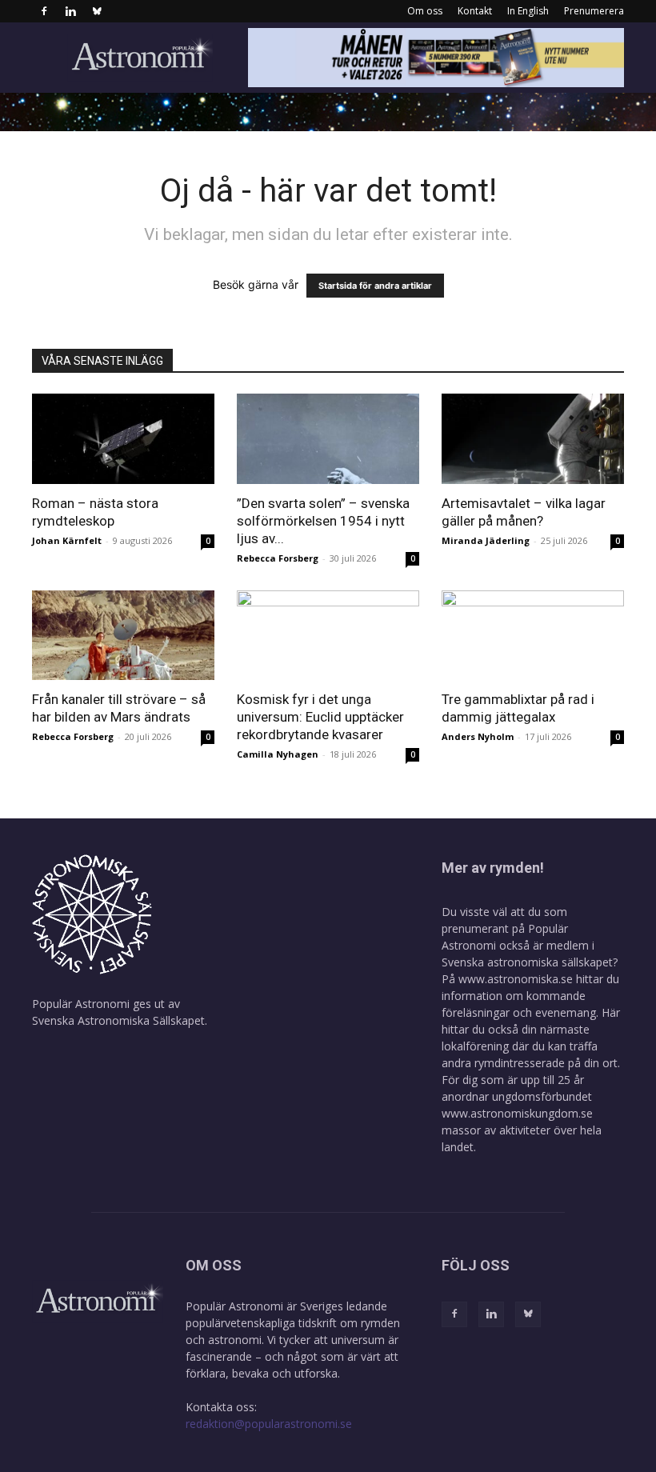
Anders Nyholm (478, 736)
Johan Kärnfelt (67, 540)
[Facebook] (44, 11)
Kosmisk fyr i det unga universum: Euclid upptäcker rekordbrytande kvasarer (320, 716)
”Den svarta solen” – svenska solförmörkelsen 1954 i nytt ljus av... (323, 520)
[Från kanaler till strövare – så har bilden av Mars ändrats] (123, 635)
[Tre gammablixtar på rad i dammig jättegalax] (533, 635)
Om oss (424, 11)
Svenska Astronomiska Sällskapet (118, 1020)
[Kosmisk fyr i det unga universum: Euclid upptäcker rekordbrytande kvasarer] (328, 635)
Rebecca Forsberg (277, 558)
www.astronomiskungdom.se (517, 1113)
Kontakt (475, 11)
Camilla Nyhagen (277, 754)
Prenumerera (594, 11)
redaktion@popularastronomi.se (269, 1423)
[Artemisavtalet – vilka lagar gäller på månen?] (533, 439)
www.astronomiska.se (515, 978)
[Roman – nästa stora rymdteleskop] (123, 439)
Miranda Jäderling (486, 540)
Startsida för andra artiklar (375, 285)
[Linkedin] (70, 11)
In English (528, 11)
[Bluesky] (97, 11)
